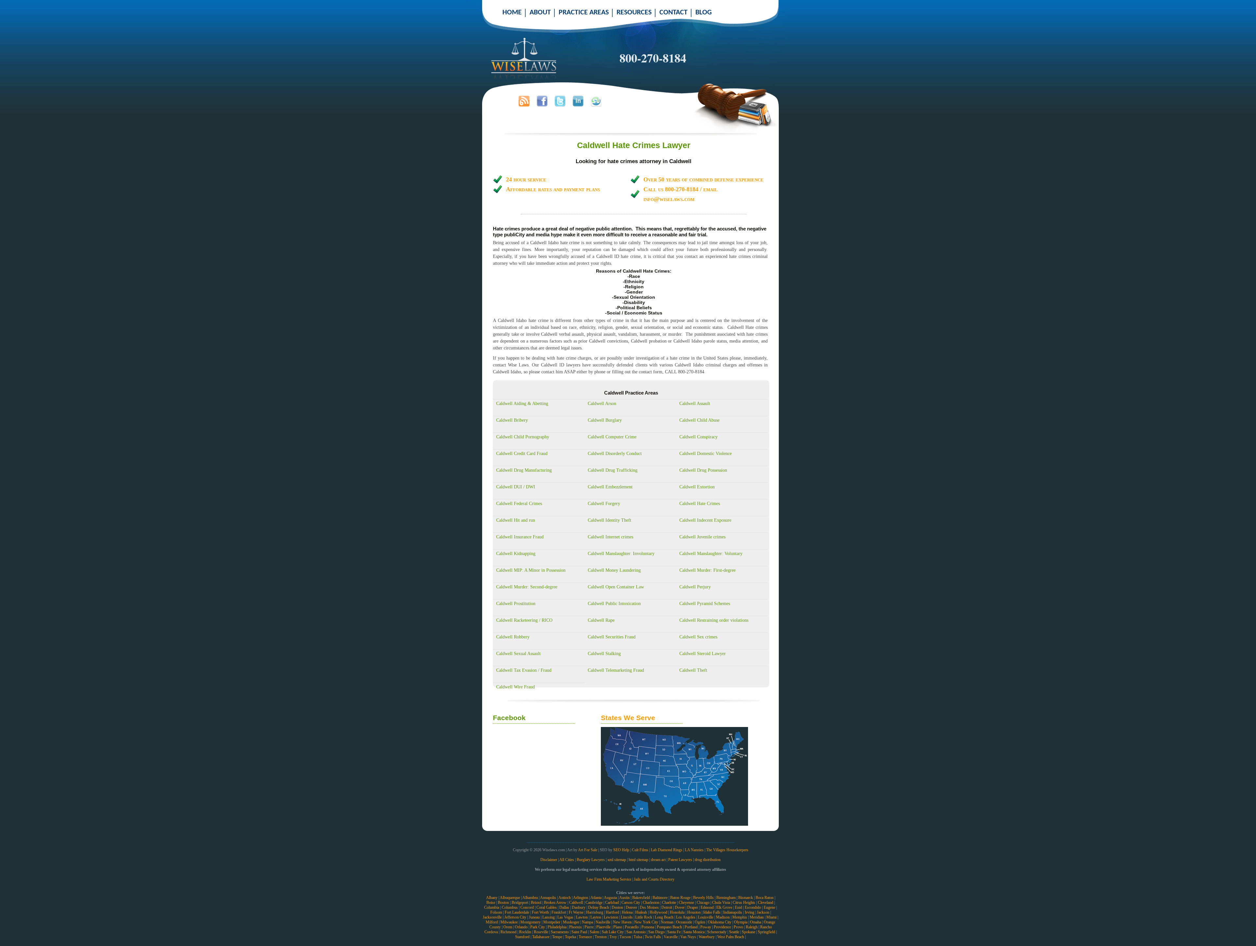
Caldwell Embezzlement (610, 486)
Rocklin (525, 932)
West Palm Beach (730, 937)
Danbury (578, 907)
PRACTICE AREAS (584, 12)
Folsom (496, 912)
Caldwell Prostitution (515, 603)
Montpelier (551, 922)
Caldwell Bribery (512, 420)
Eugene (769, 907)
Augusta (610, 897)
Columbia (491, 907)
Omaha (755, 922)
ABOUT (540, 12)
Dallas (564, 907)
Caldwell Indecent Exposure (705, 520)
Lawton (582, 917)
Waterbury (707, 937)
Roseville (541, 932)
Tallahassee (541, 937)
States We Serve (628, 717)
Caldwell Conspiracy (698, 436)
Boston (503, 902)
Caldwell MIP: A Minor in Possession (531, 570)
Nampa (587, 922)
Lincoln (627, 917)
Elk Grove (724, 907)
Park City (537, 927)
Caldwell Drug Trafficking (612, 470)
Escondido (753, 907)
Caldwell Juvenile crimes (702, 536)
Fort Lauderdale (517, 912)
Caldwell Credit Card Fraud (522, 453)
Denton (617, 907)
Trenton (601, 937)
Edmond (707, 907)
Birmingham (726, 897)
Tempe (557, 937)
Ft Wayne (576, 912)
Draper (692, 907)
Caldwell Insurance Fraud (520, 536)
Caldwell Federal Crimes (519, 503)
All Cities (566, 859)
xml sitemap (616, 859)
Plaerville (603, 927)
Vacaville (671, 937)
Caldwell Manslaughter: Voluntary (710, 553)
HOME (512, 12)
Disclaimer (548, 859)
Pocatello (632, 927)
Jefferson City (515, 917)
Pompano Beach (669, 927)
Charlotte (669, 902)
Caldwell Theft (693, 670)
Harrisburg (594, 912)
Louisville (705, 917)
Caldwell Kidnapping (515, 553)
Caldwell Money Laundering (614, 570)
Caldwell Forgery (604, 503)
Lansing (548, 917)
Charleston (651, 902)
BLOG (703, 12)
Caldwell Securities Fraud (612, 636)
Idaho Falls (712, 912)
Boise (490, 902)
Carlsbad (612, 902)
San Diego (656, 932)
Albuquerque (510, 897)
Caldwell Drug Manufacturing (524, 470)
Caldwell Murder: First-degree (707, 570)
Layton (595, 917)
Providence (722, 927)
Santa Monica (694, 932)
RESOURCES (634, 12)
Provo (738, 927)
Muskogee (571, 922)
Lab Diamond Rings (666, 850)
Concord (527, 907)
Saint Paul (579, 932)
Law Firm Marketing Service (608, 879)
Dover (680, 907)
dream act (658, 859)
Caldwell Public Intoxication (614, 603)
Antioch (564, 897)
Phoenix (575, 927)
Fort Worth (540, 912)
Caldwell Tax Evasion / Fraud (523, 670)
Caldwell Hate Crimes (699, 503)
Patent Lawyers (680, 859)
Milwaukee (509, 922)
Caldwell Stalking (604, 653)
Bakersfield (641, 897)
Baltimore (660, 897)
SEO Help (621, 850)
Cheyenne (686, 902)
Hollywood (658, 912)
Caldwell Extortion (697, 486)
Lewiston (611, 917)
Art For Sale (587, 850)
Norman (667, 922)
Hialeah (641, 912)
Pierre (589, 927)
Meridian (757, 917)
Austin (624, 897)
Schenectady (716, 932)
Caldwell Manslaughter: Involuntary (621, 553)
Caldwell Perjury (695, 586)
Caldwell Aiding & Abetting (522, 403)
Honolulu (677, 912)
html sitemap (638, 859)
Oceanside (684, 922)
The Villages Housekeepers (727, 850)
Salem (594, 932)
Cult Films (640, 850)
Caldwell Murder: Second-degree (526, 586)
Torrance (585, 937)
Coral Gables (546, 907)
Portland (691, 927)
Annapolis (548, 897)
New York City (646, 922)
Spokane (748, 932)
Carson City (630, 902)
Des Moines (649, 907)
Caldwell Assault (694, 403)
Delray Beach (598, 907)
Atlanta (596, 897)
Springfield (766, 932)
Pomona (647, 927)
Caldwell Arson (602, 403)
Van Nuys (688, 937)
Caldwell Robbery (513, 636)
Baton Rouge (680, 897)
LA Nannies (694, 850)
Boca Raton (765, 897)
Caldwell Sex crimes (698, 636)
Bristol (536, 902)
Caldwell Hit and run (515, 520)
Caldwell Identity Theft (609, 520)
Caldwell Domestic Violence (705, 453)
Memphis (739, 917)
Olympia (740, 922)
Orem (507, 927)
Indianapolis (732, 912)
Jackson (763, 912)
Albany (491, 897)
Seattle (734, 932)
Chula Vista (721, 902)
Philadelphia (557, 927)
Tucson (625, 937)
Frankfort (558, 912)
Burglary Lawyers (591, 859)
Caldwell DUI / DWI (515, 486)
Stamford (522, 937)
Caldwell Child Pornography (522, 436)
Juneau (534, 917)
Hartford (612, 912)
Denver (631, 907)
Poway (705, 927)
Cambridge (593, 902)
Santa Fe (674, 932)
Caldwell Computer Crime (612, 436)
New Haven (622, 922)
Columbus (510, 907)
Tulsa (638, 937)
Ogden (700, 922)
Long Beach (664, 917)
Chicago (703, 902)
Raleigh (752, 927)
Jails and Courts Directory (654, 879)
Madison (723, 917)
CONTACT (673, 12)
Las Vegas (565, 917)
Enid (738, 907)
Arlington (580, 897)
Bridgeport (520, 902)
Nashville (603, 922)
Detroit (666, 907)
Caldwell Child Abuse (699, 420)
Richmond (508, 932)
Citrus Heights (744, 902)
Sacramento (560, 932)
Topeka (570, 937)
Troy (613, 937)
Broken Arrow (555, 902)
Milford (492, 922)
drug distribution (708, 859)
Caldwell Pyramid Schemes (704, 603)
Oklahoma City (719, 922)
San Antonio (636, 932)
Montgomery (530, 922)
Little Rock (643, 917)
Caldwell (576, 902)
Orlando (521, 927)
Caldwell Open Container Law (616, 586)
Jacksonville (492, 917)
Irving (749, 912)
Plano (617, 927)
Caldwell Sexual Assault (518, 653)
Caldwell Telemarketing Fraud (616, 670)
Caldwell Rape (601, 620)
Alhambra (530, 897)
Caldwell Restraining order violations (713, 620)
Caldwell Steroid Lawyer (702, 653)
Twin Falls (653, 937)
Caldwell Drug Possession (703, 470)
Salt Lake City (613, 932)
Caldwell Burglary (605, 420)
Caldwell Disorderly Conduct (615, 453)
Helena (627, 912)
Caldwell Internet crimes (610, 536)
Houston (694, 912)
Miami (771, 917)
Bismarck (745, 897)
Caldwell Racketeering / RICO (524, 620)
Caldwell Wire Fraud (515, 686)
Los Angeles (685, 917)
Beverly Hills (703, 897)
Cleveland (765, 902)
